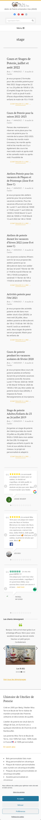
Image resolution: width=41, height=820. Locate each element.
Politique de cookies (17, 817)
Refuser (20, 805)
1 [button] (16, 688)
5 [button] (22, 688)
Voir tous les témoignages (14, 696)
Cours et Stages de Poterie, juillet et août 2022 (19, 63)
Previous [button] (4, 656)
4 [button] (21, 688)
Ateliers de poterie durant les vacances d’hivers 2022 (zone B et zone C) (20, 241)
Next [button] (37, 656)
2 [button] (18, 688)
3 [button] (19, 688)
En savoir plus (9, 763)
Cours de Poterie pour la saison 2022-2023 (20, 114)
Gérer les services (19, 792)
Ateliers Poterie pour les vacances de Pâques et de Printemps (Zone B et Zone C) (20, 179)
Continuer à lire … (20, 104)
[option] (20, 655)
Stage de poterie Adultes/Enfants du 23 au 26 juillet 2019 (19, 414)
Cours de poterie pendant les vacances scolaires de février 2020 (20, 355)
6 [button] (24, 688)
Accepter (20, 799)
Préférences (20, 811)
